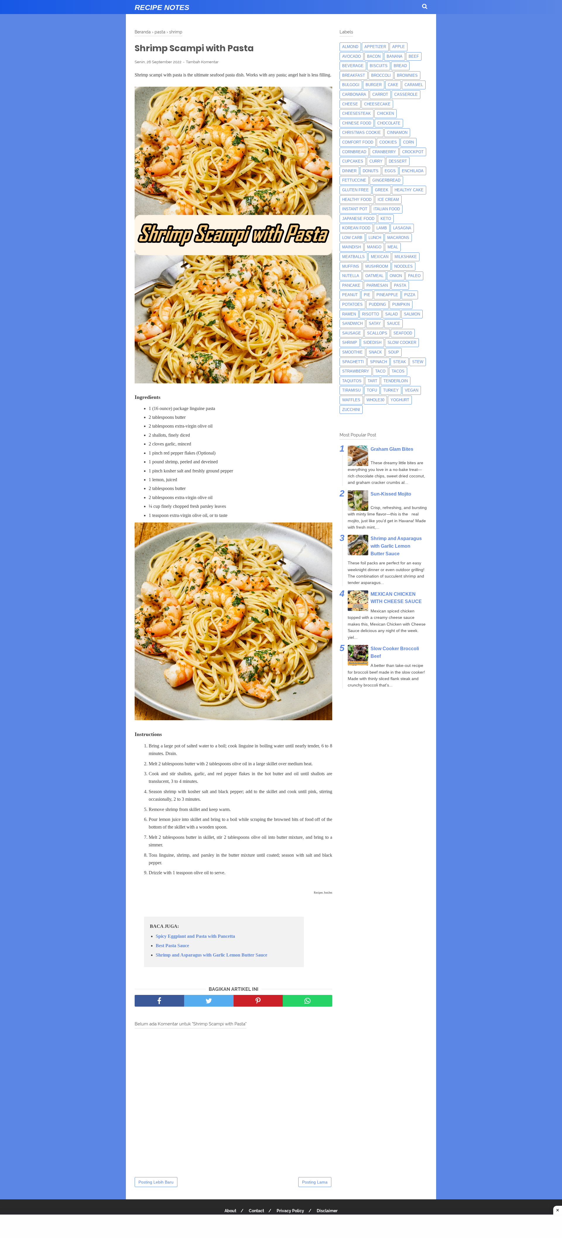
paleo (414, 276)
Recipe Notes (162, 7)
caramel (414, 85)
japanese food (358, 218)
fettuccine (354, 180)
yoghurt (399, 400)
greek (381, 190)
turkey (391, 390)
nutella (350, 276)
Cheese (350, 104)
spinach (378, 362)
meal (393, 247)
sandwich (352, 323)
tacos (398, 371)
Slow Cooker (402, 342)
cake (393, 85)
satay (375, 323)
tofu (372, 390)
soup (393, 352)
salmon (412, 314)
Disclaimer (327, 1210)
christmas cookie (361, 132)
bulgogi (350, 85)
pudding (377, 304)
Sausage (351, 333)
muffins (350, 266)
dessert (398, 161)
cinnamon (397, 132)
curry (376, 161)
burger (374, 85)
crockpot (413, 152)
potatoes (352, 304)
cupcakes (352, 161)
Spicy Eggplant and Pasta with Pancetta (195, 936)
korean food (356, 228)
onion (396, 276)
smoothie (352, 352)
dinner (349, 171)
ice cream (388, 199)
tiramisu (351, 390)
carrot (380, 94)
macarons (398, 237)
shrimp (349, 342)
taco (380, 371)
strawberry (355, 371)
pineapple (387, 295)
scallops (377, 333)
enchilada (413, 171)
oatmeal (374, 276)
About (230, 1210)
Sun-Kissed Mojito (391, 493)
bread (400, 66)
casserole (406, 94)
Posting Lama (315, 1182)
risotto (370, 314)
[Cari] (424, 6)
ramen (349, 314)
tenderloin (395, 381)
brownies (407, 75)
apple (398, 47)
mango (374, 247)
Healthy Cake (409, 190)
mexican (379, 257)
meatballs (353, 257)
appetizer (375, 47)
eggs (390, 171)
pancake (351, 285)
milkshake (406, 257)
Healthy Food (356, 199)
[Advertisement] (281, 1226)
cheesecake (377, 104)
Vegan (411, 390)
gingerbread (386, 180)
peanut (350, 295)
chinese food (356, 123)
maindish (351, 247)
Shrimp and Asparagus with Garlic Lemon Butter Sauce (211, 954)
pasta (400, 285)
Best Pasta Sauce (172, 945)
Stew (417, 362)
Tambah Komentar (202, 62)
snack (375, 352)
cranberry (384, 152)
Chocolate (388, 123)
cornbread (354, 152)
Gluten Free (355, 190)
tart (372, 381)
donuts (370, 171)
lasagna (402, 228)
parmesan (377, 285)
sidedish (372, 342)
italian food (386, 209)
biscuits (379, 66)
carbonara (354, 94)
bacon (374, 56)
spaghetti (353, 362)
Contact (256, 1210)
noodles (403, 266)
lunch (375, 237)
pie (367, 295)
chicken (385, 113)
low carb (352, 237)
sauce (393, 323)
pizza (409, 295)
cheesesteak (356, 113)
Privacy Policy (290, 1210)
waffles (351, 400)
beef (414, 56)
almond (350, 47)
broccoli (381, 75)
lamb (381, 228)
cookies (388, 142)
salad (391, 314)
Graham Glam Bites (392, 449)
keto (386, 218)
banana (394, 56)
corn (408, 142)
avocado (351, 56)
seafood (402, 333)
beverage (353, 66)
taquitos (351, 381)
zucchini (351, 409)
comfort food (357, 142)
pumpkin (401, 304)
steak (399, 362)
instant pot (354, 209)
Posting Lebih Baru (156, 1182)
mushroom (376, 266)
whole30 (375, 400)
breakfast (353, 75)
